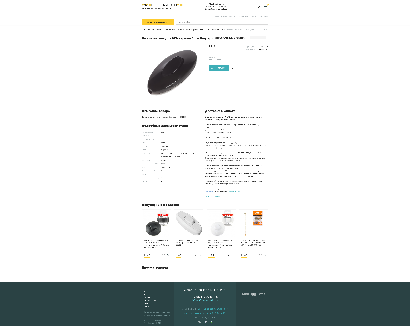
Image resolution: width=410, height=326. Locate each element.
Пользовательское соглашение (157, 312)
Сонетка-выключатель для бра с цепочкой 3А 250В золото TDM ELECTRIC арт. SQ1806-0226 (253, 242)
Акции (216, 16)
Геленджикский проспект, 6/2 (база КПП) (205, 313)
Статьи (147, 304)
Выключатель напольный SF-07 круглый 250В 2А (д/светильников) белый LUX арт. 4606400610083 (220, 243)
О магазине (263, 16)
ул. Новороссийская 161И (213, 308)
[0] (264, 7)
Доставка (232, 16)
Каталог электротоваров (157, 22)
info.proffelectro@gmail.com (216, 9)
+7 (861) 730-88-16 (216, 4)
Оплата (224, 16)
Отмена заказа (244, 16)
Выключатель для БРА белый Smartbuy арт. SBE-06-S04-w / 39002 (187, 242)
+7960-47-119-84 (234, 191)
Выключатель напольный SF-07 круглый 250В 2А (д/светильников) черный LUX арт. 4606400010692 (156, 243)
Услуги (254, 16)
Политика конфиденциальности (157, 315)
